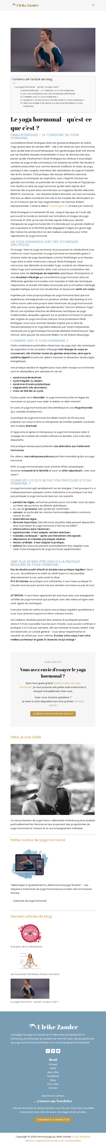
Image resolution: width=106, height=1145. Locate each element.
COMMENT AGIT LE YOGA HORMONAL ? (40, 97)
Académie (53, 1076)
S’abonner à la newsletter (53, 1119)
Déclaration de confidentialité (64, 1140)
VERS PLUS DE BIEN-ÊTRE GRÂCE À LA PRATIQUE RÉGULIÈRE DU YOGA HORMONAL (53, 104)
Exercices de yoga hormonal (30, 900)
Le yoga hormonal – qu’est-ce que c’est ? (37, 87)
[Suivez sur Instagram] (53, 1051)
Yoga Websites (81, 1136)
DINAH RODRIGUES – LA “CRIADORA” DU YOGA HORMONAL (48, 90)
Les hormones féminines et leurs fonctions (35, 974)
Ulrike (53, 1068)
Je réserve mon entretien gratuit (53, 713)
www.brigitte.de (58, 206)
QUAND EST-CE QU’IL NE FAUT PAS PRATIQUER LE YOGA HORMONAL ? (53, 100)
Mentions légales (35, 1140)
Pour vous (53, 1084)
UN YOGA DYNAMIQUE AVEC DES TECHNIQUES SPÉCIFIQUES (49, 93)
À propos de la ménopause (26, 946)
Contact (53, 1088)
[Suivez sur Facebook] (48, 1051)
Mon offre (53, 1072)
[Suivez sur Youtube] (58, 1051)
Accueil (53, 1064)
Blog (53, 1080)
